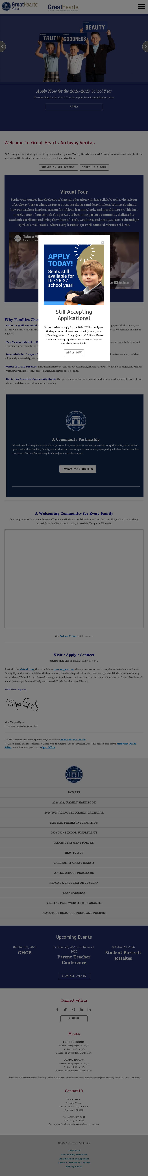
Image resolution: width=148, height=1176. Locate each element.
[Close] (102, 243)
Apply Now (74, 352)
